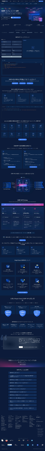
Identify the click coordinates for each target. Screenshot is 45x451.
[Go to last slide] (2, 346)
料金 (30, 3)
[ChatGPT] (37, 421)
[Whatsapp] (37, 426)
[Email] (38, 426)
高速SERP (27, 3)
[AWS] (2, 440)
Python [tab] (36, 62)
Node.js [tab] (22, 62)
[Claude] (41, 421)
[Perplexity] (38, 421)
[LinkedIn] (37, 417)
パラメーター (18, 3)
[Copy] (41, 63)
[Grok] (42, 421)
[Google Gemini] (39, 421)
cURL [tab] (9, 62)
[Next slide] (42, 346)
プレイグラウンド (13, 3)
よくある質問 (35, 3)
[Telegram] (39, 426)
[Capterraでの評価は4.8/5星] (9, 8)
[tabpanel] (22, 69)
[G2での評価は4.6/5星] (6, 8)
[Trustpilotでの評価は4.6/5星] (2, 8)
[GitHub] (39, 417)
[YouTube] (38, 417)
